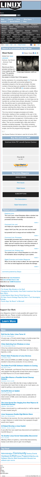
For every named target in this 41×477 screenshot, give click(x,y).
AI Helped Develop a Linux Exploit (13, 426)
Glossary (3, 475)
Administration (4, 381)
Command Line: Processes (13, 237)
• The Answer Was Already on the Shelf (12, 289)
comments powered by (11, 272)
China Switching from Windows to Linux (15, 344)
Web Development (20, 458)
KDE (2, 367)
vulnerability (13, 427)
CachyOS (8, 392)
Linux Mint (12, 381)
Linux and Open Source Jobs (11, 280)
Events (34, 453)
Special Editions (15, 21)
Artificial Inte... (3, 406)
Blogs (18, 19)
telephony (36, 41)
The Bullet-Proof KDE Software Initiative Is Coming (19, 366)
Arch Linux (3, 392)
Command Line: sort (11, 224)
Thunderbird (5, 43)
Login (38, 44)
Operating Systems (33, 27)
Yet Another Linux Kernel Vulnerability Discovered (19, 436)
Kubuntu (5, 367)
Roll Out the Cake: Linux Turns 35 (13, 334)
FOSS (2, 336)
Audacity (35, 31)
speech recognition (14, 41)
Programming (20, 27)
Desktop (2, 416)
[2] (22, 88)
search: (2, 13)
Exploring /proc (9, 213)
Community (19, 453)
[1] (29, 80)
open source (11, 460)
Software (4, 29)
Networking (13, 29)
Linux (5, 336)
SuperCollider (26, 41)
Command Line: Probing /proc (14, 250)
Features (10, 19)
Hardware (5, 455)
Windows (13, 346)
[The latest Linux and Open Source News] (35, 44)
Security (11, 406)
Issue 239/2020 (7, 57)
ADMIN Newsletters (15, 282)
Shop (24, 21)
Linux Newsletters (15, 278)
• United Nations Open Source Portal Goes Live (15, 295)
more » (36, 222)
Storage (9, 357)
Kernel (8, 381)
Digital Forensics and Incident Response (17, 259)
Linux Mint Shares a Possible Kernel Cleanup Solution (17, 378)
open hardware (4, 357)
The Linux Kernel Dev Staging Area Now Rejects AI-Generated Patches (19, 403)
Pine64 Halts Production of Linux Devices (16, 356)
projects (8, 367)
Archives (3, 21)
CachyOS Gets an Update (10, 391)
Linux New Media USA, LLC (34, 476)
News (2, 19)
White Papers (28, 19)
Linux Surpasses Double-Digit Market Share (17, 414)
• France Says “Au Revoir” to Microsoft (12, 301)
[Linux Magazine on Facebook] (31, 44)
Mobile (19, 456)
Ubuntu (10, 458)
